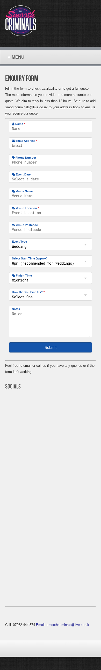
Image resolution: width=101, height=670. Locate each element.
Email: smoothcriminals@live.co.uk (62, 625)
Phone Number (25, 157)
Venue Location (27, 208)
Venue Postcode (26, 225)
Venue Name (24, 191)
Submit (50, 347)
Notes (16, 309)
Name (20, 123)
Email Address (26, 140)
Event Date (23, 174)
